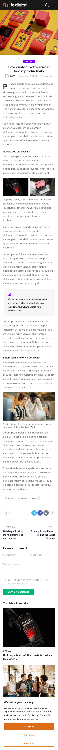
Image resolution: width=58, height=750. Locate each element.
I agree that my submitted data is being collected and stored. (27, 581)
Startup (35, 498)
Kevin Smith (31, 427)
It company (22, 498)
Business (9, 498)
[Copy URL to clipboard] (52, 513)
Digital (29, 61)
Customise (29, 735)
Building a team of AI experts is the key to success (27, 657)
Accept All (29, 726)
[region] (29, 723)
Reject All (29, 743)
